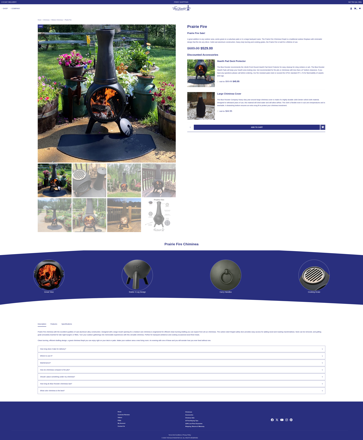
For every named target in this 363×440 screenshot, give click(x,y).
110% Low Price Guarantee (193, 423)
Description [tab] (42, 324)
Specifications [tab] (66, 324)
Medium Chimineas (57, 20)
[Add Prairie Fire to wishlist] (322, 127)
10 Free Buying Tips (191, 420)
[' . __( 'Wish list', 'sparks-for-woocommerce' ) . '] (360, 8)
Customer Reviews (124, 414)
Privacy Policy (187, 435)
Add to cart (257, 127)
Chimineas (46, 20)
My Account (121, 423)
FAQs (119, 420)
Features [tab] (53, 324)
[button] (10, 8)
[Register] (351, 8)
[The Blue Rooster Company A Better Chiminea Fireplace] (181, 8)
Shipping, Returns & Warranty (194, 426)
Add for (228, 81)
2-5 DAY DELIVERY (9, 2)
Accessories (189, 415)
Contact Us (121, 426)
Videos (120, 417)
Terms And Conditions (175, 435)
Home (39, 20)
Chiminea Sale (189, 418)
